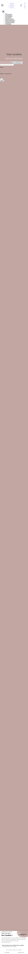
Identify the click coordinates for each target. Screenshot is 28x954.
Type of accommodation (6, 63)
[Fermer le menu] (3, 12)
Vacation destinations (5, 62)
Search (2, 80)
